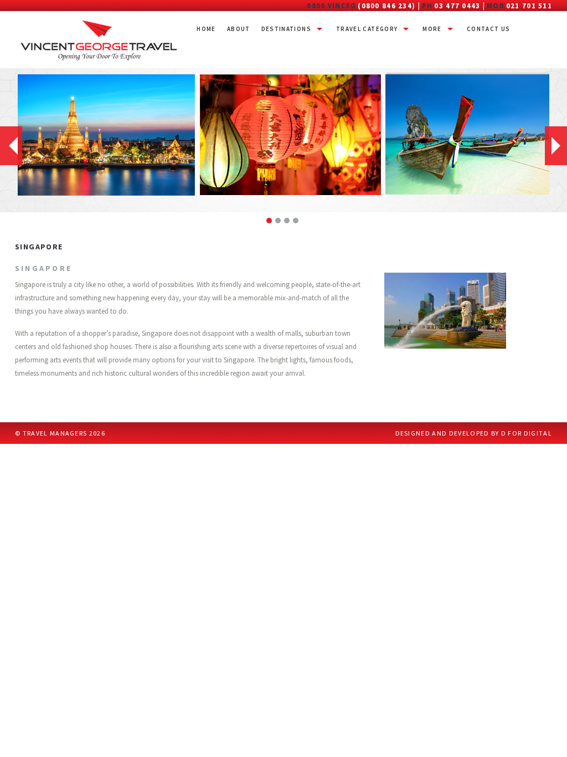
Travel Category (367, 29)
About (238, 29)
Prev (11, 145)
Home (206, 29)
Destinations (286, 29)
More (431, 29)
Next (556, 145)
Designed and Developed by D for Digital (473, 433)
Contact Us (489, 29)
